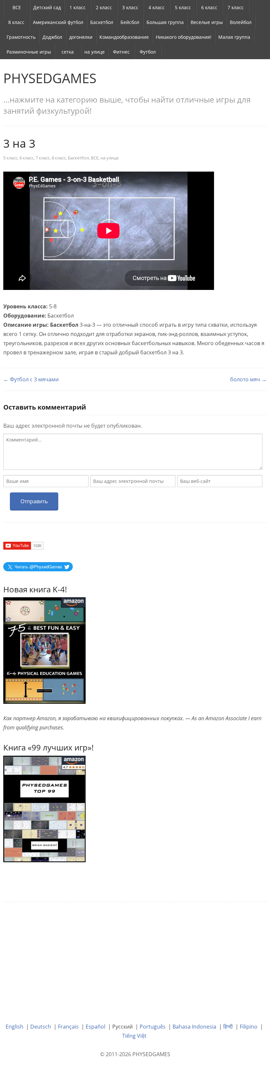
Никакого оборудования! (183, 37)
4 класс (156, 7)
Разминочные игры (29, 52)
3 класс (130, 7)
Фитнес (121, 52)
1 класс (77, 7)
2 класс (104, 7)
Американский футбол (58, 22)
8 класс (16, 22)
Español (95, 1026)
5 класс (183, 7)
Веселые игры (207, 22)
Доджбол (52, 37)
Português (153, 1026)
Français (68, 1026)
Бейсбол (130, 22)
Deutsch (40, 1026)
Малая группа (234, 37)
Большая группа (165, 22)
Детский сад (47, 7)
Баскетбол (101, 22)
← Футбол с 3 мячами (31, 379)
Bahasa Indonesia (194, 1026)
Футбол (148, 52)
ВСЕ (17, 7)
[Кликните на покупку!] (44, 808)
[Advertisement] (135, 958)
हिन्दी (228, 1026)
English (14, 1026)
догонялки (81, 37)
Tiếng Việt (134, 1035)
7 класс (236, 7)
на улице (94, 52)
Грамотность (21, 37)
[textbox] (132, 452)
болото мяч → (248, 379)
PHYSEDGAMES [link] (49, 78)
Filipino (248, 1026)
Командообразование (124, 37)
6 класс (209, 7)
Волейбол (241, 22)
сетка (68, 52)
